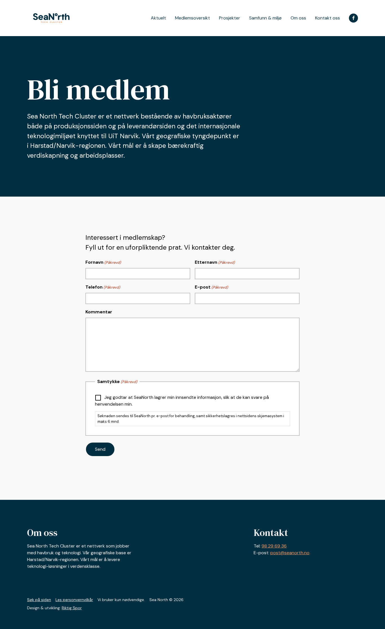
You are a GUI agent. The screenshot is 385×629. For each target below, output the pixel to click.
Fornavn (103, 262)
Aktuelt (158, 18)
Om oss (298, 18)
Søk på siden (39, 599)
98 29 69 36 (274, 546)
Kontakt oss (327, 18)
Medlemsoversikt (192, 18)
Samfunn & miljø (265, 18)
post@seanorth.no (289, 553)
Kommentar (98, 312)
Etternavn (215, 262)
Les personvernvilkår (74, 599)
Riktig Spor (72, 607)
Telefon (102, 287)
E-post (211, 287)
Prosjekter (229, 18)
